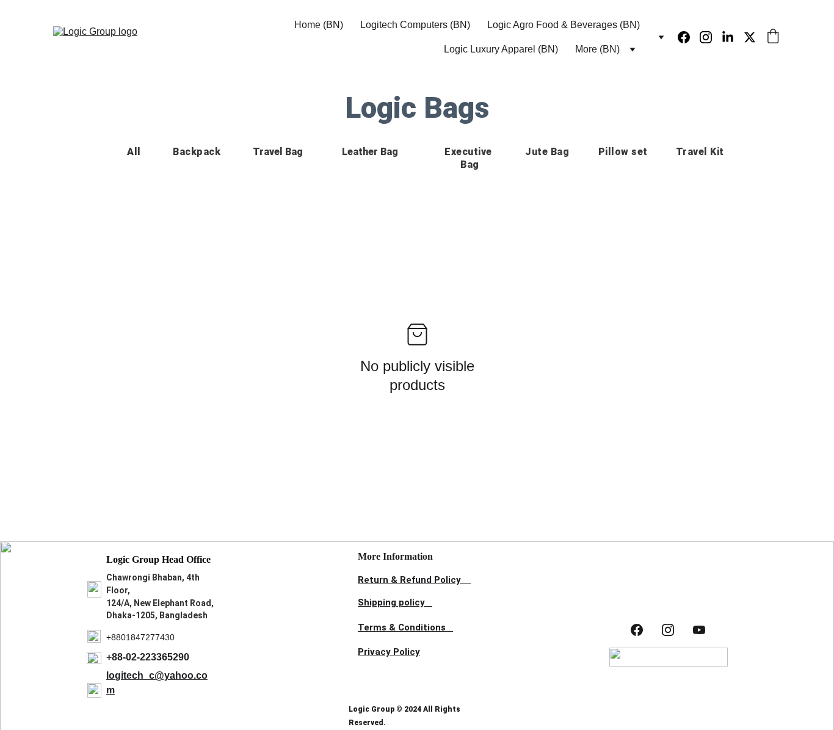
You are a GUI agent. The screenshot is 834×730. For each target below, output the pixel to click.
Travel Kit (700, 151)
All (134, 151)
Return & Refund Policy (409, 579)
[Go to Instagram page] (711, 37)
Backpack (196, 151)
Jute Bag (547, 151)
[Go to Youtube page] (699, 629)
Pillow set (623, 151)
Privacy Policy (389, 651)
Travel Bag (278, 151)
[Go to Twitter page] (750, 37)
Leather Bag (370, 151)
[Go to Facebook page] (689, 37)
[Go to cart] (773, 37)
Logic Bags (417, 107)
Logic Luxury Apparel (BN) (501, 49)
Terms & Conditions (402, 627)
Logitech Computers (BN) (415, 25)
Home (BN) (318, 25)
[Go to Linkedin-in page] (733, 37)
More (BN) (597, 49)
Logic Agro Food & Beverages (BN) (563, 25)
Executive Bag (469, 158)
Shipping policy (391, 602)
